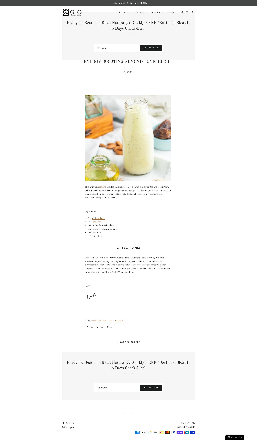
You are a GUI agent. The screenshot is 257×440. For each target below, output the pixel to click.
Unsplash (119, 320)
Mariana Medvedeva (102, 320)
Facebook (69, 423)
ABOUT (122, 12)
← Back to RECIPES (128, 342)
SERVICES (155, 12)
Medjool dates (98, 218)
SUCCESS (139, 12)
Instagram (70, 427)
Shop (171, 12)
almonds (97, 221)
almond (103, 187)
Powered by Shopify (186, 427)
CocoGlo (191, 423)
